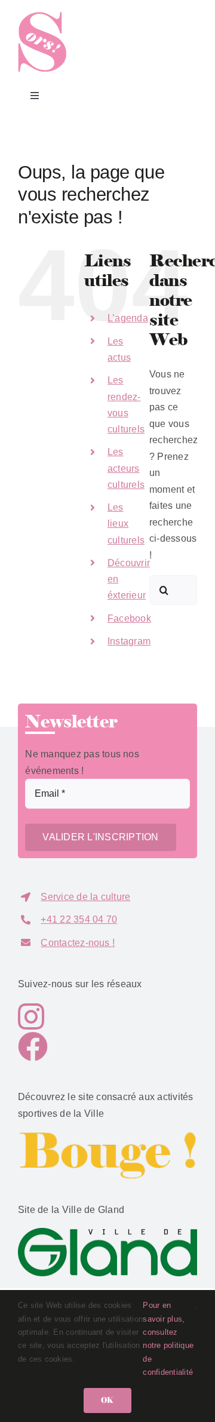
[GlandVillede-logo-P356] (107, 1232)
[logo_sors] (42, 16)
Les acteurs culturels (126, 468)
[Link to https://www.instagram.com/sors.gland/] (100, 1016)
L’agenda (128, 318)
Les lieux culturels (126, 523)
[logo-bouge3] (107, 1136)
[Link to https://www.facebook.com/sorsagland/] (104, 1046)
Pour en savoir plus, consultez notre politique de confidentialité (168, 1339)
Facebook (129, 618)
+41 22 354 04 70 (79, 919)
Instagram (129, 641)
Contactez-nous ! (78, 943)
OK (107, 1400)
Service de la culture (85, 897)
